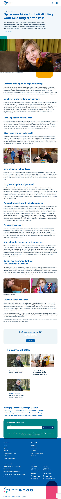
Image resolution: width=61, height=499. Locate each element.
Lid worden (34, 450)
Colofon (24, 496)
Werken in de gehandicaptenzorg (11, 466)
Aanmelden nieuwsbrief (9, 458)
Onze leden (34, 448)
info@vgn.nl (36, 478)
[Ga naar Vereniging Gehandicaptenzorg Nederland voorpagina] (9, 3)
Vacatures (33, 455)
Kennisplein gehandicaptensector (11, 471)
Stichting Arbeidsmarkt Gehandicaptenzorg (14, 474)
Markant (23, 319)
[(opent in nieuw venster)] (27, 490)
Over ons (33, 445)
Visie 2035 (5, 450)
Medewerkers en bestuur (37, 453)
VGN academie (7, 469)
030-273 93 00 (36, 476)
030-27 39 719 (48, 476)
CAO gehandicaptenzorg (9, 453)
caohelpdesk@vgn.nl (50, 478)
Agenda (5, 448)
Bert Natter (6, 321)
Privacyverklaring (16, 496)
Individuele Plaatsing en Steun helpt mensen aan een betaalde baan (39, 372)
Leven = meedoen (7, 476)
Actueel (5, 445)
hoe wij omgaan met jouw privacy (31, 434)
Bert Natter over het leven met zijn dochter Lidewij (16, 371)
